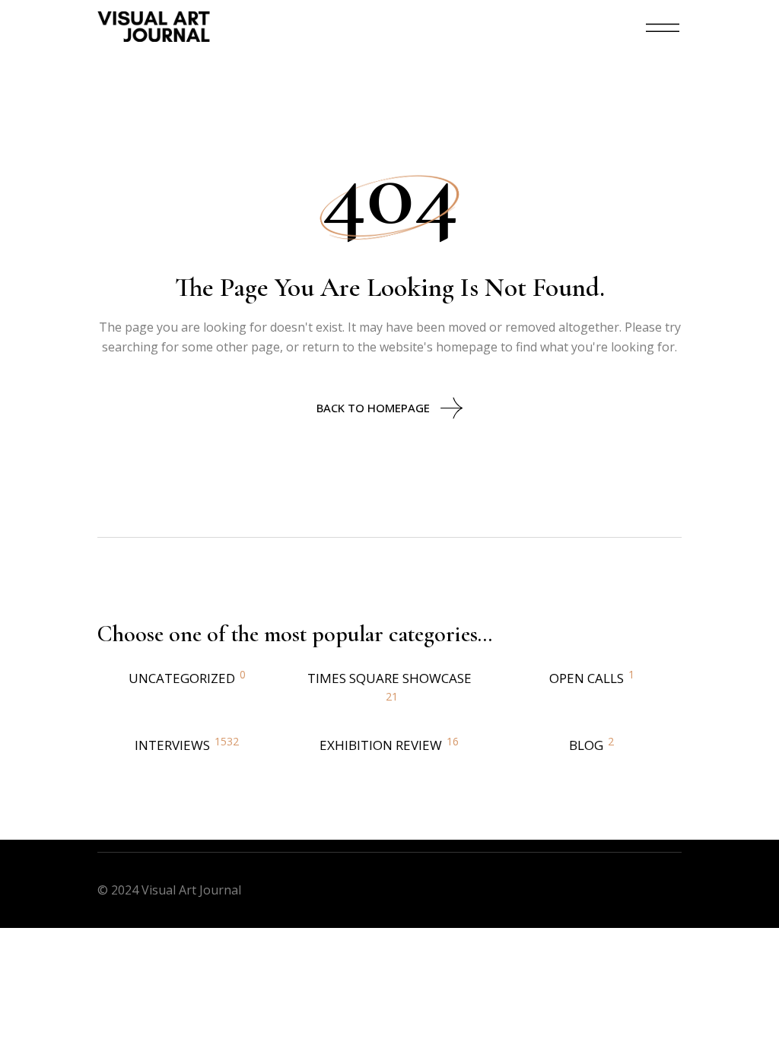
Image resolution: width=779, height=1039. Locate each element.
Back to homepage (373, 407)
